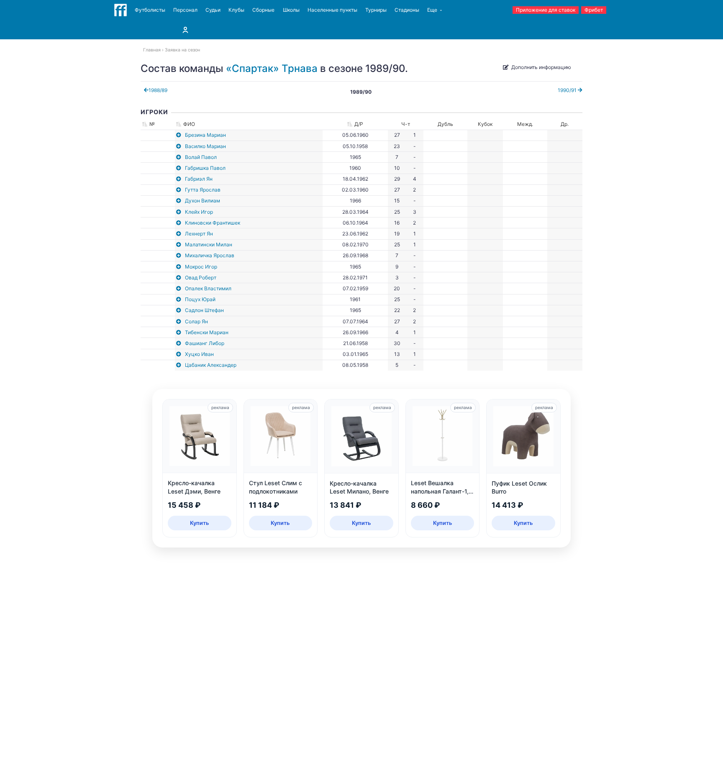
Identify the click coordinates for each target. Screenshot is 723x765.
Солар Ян (196, 321)
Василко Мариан (205, 146)
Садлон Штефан (204, 310)
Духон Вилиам (202, 200)
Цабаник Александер (210, 365)
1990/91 (568, 90)
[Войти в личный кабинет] (185, 29)
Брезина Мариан (205, 135)
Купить (199, 522)
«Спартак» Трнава (272, 68)
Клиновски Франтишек (212, 223)
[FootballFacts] (120, 10)
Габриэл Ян (199, 179)
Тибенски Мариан (206, 332)
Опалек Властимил (208, 288)
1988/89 (158, 90)
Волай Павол (201, 157)
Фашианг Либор (204, 343)
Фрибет (594, 10)
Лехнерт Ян (199, 233)
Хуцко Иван (199, 354)
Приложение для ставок (545, 10)
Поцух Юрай (200, 299)
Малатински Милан (208, 244)
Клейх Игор (199, 212)
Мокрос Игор (201, 267)
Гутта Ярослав (202, 190)
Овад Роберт (200, 277)
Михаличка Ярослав (209, 255)
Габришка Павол (205, 168)
